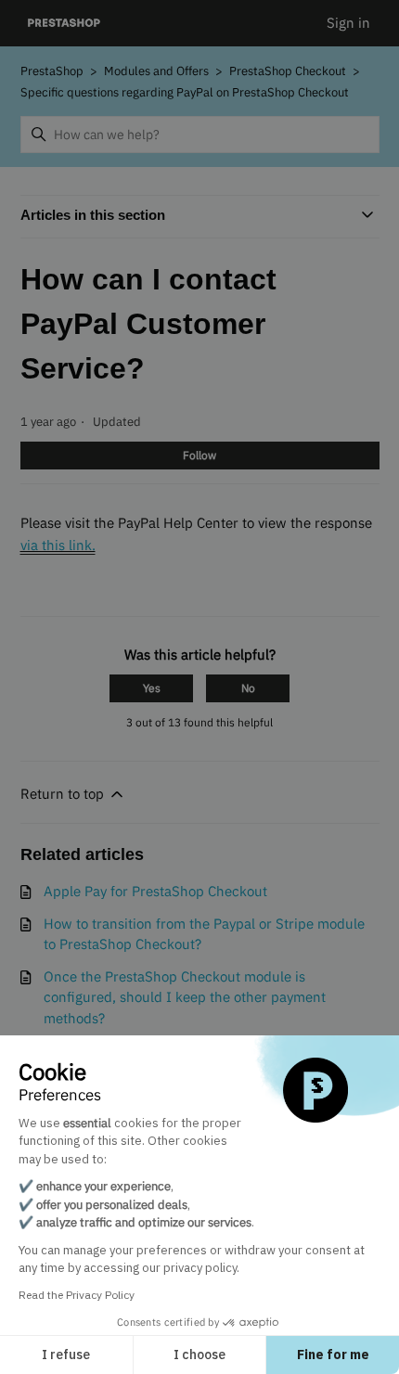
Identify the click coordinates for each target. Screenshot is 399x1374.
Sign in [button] (348, 23)
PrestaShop (52, 71)
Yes (152, 688)
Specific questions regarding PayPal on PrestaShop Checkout (184, 92)
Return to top (64, 794)
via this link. (58, 545)
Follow (199, 455)
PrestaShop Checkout (287, 71)
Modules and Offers (158, 71)
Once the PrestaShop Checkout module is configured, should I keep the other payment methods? (185, 997)
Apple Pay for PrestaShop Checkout (155, 891)
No (248, 688)
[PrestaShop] (64, 23)
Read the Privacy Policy (77, 1295)
